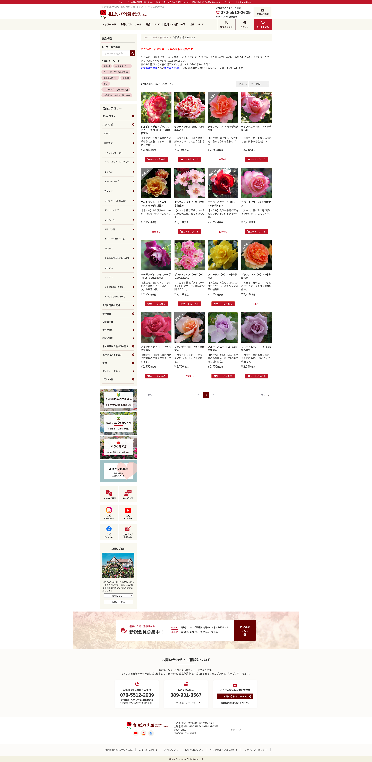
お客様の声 (128, 498)
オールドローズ (112, 181)
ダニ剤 (126, 77)
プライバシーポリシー (256, 750)
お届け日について (194, 750)
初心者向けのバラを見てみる (117, 95)
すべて (107, 133)
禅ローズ (109, 248)
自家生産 (108, 143)
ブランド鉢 (107, 379)
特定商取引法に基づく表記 (119, 750)
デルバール (110, 219)
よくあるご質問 (109, 498)
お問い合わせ (263, 13)
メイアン (109, 277)
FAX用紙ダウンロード (186, 702)
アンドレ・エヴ (112, 210)
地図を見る (236, 729)
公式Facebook (109, 536)
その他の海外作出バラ (115, 287)
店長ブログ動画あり (128, 536)
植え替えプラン (122, 66)
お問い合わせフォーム (235, 696)
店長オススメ (109, 116)
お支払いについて (148, 750)
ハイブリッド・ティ (114, 152)
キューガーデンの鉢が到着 (116, 72)
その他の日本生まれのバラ (117, 258)
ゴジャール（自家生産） (116, 200)
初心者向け (107, 322)
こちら (160, 68)
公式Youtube (128, 517)
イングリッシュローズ (115, 296)
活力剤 (107, 66)
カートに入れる (158, 159)
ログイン (244, 27)
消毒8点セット (110, 77)
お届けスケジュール (131, 24)
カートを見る (263, 27)
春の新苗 (106, 314)
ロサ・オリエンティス (115, 239)
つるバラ (109, 171)
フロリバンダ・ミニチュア (117, 162)
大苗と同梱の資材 (111, 305)
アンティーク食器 (111, 371)
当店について (197, 24)
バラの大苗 (107, 124)
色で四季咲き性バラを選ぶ (115, 346)
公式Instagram (109, 517)
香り (106, 83)
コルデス (109, 267)
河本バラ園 (110, 229)
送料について (171, 750)
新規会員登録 (226, 27)
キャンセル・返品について (224, 750)
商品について (153, 24)
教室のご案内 (118, 602)
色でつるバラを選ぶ (112, 355)
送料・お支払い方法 (174, 24)
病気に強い (107, 338)
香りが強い (107, 330)
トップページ (109, 24)
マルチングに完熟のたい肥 (116, 89)
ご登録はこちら (245, 628)
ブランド (108, 191)
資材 (104, 363)
